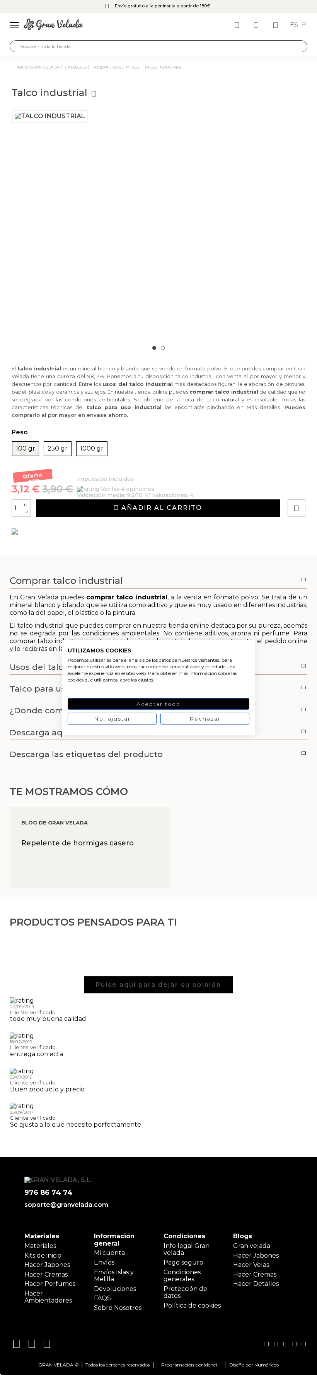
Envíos (104, 1262)
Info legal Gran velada (187, 1249)
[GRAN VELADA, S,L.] (53, 25)
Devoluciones (115, 1288)
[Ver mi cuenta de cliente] (257, 25)
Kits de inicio (42, 1255)
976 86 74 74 (48, 1193)
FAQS (102, 1298)
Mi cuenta (109, 1252)
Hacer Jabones (47, 1264)
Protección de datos (185, 1292)
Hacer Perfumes (49, 1283)
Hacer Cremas (46, 1274)
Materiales (40, 1245)
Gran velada (251, 1245)
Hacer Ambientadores (48, 1297)
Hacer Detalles (256, 1283)
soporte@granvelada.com (66, 1204)
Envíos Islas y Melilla (114, 1275)
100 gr (25, 448)
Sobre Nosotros (117, 1307)
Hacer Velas (251, 1264)
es (295, 25)
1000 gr (92, 448)
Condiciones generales (182, 1275)
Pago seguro (183, 1262)
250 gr (58, 448)
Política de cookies (192, 1305)
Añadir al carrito (160, 507)
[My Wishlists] (238, 25)
